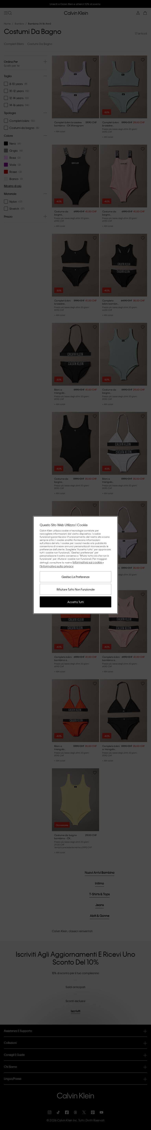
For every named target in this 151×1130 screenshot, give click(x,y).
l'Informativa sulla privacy (57, 566)
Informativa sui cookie (87, 562)
